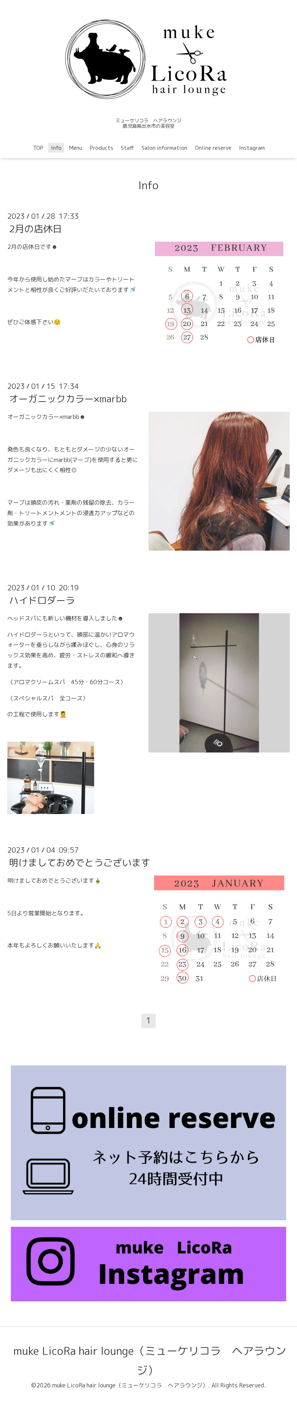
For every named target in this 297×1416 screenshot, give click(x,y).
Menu (75, 148)
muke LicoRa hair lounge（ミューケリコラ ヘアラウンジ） (149, 1360)
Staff (127, 148)
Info (56, 148)
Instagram (252, 148)
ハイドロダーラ (42, 600)
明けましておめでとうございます (79, 862)
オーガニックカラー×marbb (68, 398)
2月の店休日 (35, 228)
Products (101, 148)
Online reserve (213, 148)
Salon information (164, 148)
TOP (38, 148)
